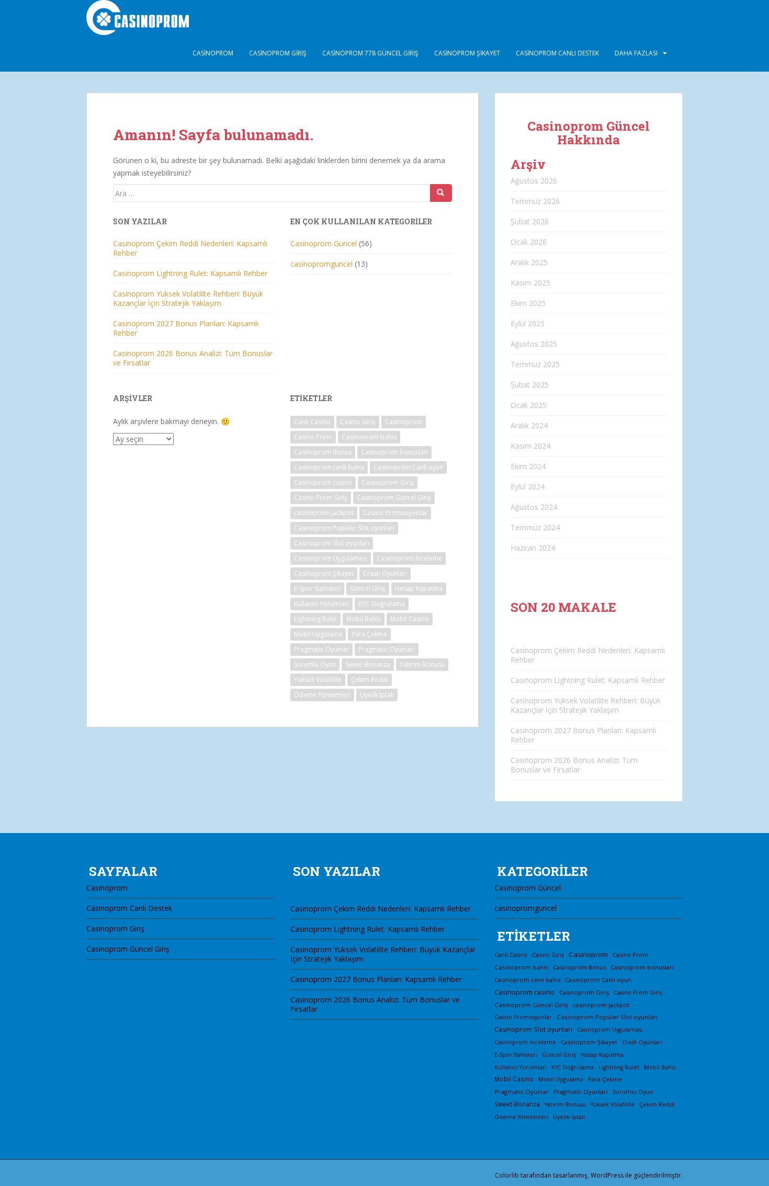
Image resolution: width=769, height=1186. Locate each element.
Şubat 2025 (530, 385)
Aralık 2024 (529, 425)
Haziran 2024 (533, 548)
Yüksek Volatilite (318, 679)
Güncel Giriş (368, 588)
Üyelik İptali (377, 694)
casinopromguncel (321, 264)
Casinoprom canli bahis (329, 467)
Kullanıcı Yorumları (321, 603)
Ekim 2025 (528, 303)
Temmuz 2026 (535, 201)
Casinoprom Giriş (278, 53)
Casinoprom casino (323, 482)
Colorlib (507, 1175)
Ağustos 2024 (534, 507)
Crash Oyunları (385, 573)
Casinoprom (213, 53)
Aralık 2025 (529, 262)
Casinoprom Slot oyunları (331, 543)
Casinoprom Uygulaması (330, 558)
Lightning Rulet (315, 618)
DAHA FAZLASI (636, 53)
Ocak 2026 (529, 242)
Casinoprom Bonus (323, 452)
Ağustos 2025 (534, 344)
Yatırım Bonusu (422, 664)
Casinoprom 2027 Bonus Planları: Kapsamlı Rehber (185, 328)
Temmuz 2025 (535, 364)
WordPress (607, 1175)
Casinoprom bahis (369, 436)
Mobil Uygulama (318, 634)
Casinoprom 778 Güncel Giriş (370, 53)
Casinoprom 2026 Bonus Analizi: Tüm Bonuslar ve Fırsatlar (193, 358)
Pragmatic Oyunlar (321, 649)
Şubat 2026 (530, 221)
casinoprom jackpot (324, 512)
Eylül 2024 (528, 487)
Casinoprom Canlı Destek (557, 53)
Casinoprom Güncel (323, 243)
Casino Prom (313, 436)
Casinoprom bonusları (394, 452)
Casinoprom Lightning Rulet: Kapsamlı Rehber (190, 273)
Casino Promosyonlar (395, 512)
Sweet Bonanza (367, 664)
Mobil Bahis (363, 618)
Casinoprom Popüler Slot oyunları (344, 527)
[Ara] (441, 193)
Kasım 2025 (530, 283)
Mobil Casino (409, 618)
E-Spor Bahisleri (317, 588)
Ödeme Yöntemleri (322, 694)
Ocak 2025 (529, 405)
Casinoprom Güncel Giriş (394, 497)
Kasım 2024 (530, 446)
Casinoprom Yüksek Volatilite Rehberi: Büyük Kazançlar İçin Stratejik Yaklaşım (188, 298)
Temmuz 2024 (535, 527)
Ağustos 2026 (534, 181)
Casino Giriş (358, 421)
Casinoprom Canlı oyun (408, 467)
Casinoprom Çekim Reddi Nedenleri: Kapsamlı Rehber (190, 248)
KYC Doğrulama (381, 603)
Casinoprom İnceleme (409, 558)
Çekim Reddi (369, 679)
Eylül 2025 (528, 323)
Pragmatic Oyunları (386, 649)
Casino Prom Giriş (320, 497)
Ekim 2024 (528, 466)
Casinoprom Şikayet (467, 53)
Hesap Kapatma (419, 588)
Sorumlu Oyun (315, 664)
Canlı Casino (312, 421)
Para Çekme (369, 634)
